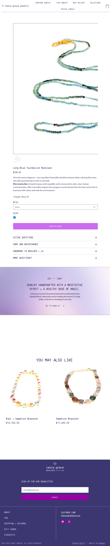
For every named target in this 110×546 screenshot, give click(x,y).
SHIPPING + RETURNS (15, 440)
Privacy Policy (78, 460)
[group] (55, 312)
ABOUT (7, 428)
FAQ (6, 434)
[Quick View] (29, 307)
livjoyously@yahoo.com (70, 432)
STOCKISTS (9, 451)
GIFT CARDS (10, 445)
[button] (43, 2)
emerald (102, 460)
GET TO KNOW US (53, 222)
